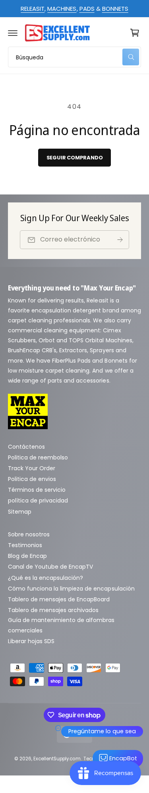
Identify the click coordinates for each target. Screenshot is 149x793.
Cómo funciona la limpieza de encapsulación (71, 589)
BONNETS (115, 8)
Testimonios (25, 545)
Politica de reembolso (38, 457)
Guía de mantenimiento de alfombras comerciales (61, 625)
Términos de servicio (37, 490)
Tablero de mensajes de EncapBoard (59, 599)
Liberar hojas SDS (31, 641)
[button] (12, 32)
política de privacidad (38, 500)
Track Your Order (31, 468)
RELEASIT (33, 8)
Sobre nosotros (29, 534)
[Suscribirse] (120, 239)
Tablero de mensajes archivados (53, 610)
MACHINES (61, 8)
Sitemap (19, 512)
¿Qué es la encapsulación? (45, 578)
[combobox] (74, 57)
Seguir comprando (74, 157)
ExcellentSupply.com (56, 759)
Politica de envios (32, 479)
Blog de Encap (27, 556)
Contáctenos (26, 447)
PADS (87, 8)
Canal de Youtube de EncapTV (50, 567)
